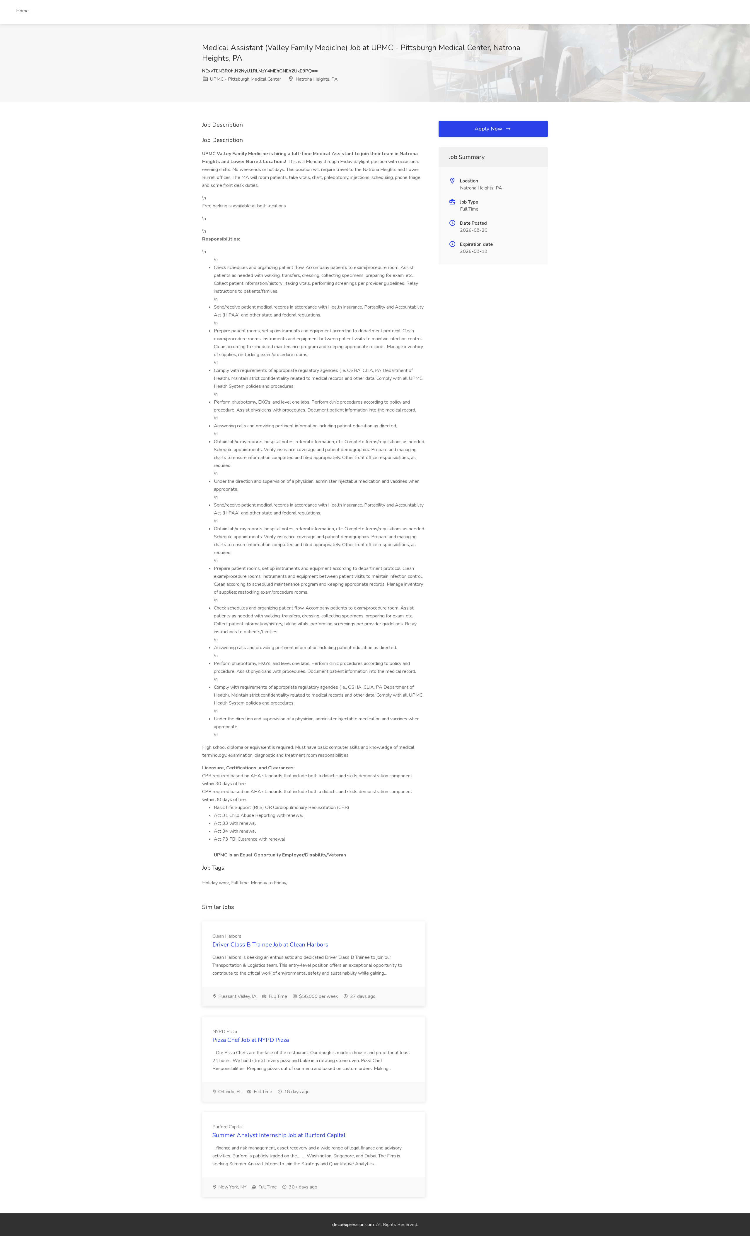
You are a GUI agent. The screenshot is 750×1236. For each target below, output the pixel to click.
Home (22, 11)
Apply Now (489, 128)
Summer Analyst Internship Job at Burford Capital (279, 1135)
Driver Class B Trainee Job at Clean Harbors (270, 945)
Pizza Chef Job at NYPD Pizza (250, 1040)
